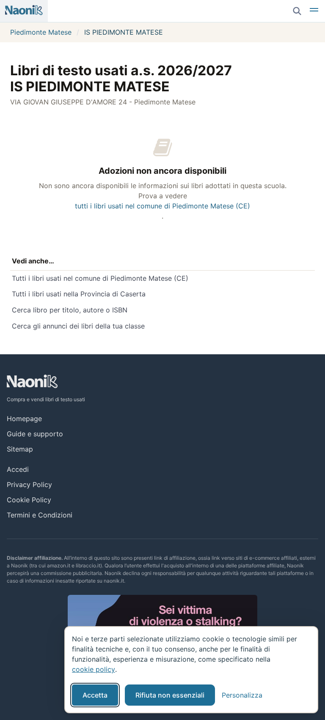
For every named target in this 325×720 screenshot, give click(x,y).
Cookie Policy (29, 500)
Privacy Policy (29, 484)
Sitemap (20, 449)
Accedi (18, 469)
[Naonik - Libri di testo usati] (24, 11)
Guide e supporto (35, 434)
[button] (314, 11)
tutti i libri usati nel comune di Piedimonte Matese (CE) (162, 206)
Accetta (95, 695)
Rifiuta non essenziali (169, 695)
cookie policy (93, 669)
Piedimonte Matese (41, 32)
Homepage (24, 418)
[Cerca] (297, 11)
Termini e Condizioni (39, 515)
